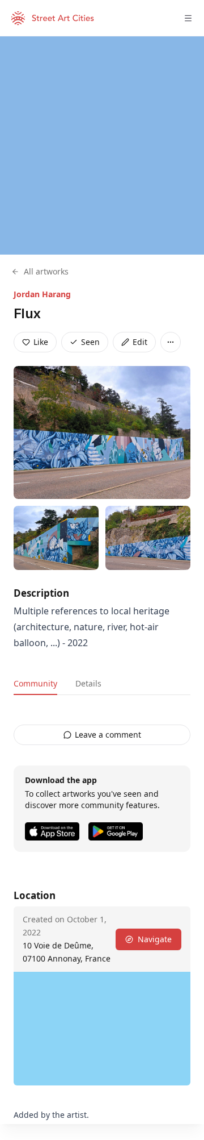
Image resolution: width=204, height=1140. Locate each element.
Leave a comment (108, 734)
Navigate (155, 939)
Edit (140, 341)
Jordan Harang (42, 294)
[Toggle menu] (188, 18)
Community (35, 683)
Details (88, 683)
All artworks (46, 271)
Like (40, 341)
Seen (90, 341)
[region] (102, 145)
